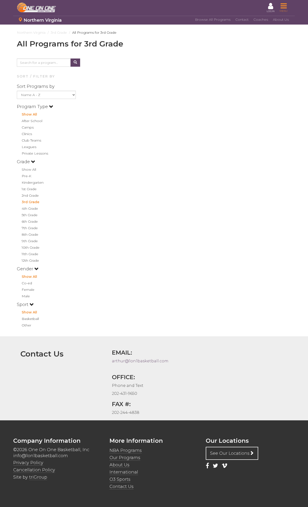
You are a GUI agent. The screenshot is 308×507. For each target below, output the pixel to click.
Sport (23, 304)
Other (26, 325)
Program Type (33, 106)
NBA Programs (125, 450)
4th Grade (30, 208)
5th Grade (30, 215)
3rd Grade (30, 202)
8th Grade (30, 234)
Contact (242, 19)
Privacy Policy (28, 462)
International (123, 472)
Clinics (27, 134)
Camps (28, 127)
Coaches (260, 19)
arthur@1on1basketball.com (140, 361)
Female (28, 289)
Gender (25, 269)
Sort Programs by (36, 86)
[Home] (38, 7)
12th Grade (30, 260)
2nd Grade (30, 195)
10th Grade (30, 247)
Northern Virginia (43, 20)
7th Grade (30, 228)
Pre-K (26, 176)
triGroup (38, 477)
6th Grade (30, 221)
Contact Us (121, 486)
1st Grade (29, 189)
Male (26, 296)
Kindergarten (33, 182)
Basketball (30, 319)
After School (32, 121)
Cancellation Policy (34, 470)
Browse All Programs (213, 19)
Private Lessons (35, 153)
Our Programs (124, 457)
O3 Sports (119, 479)
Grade (24, 161)
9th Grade (30, 241)
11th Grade (30, 254)
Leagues (29, 147)
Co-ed (27, 283)
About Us (281, 19)
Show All (29, 114)
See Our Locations (230, 453)
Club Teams (31, 140)
